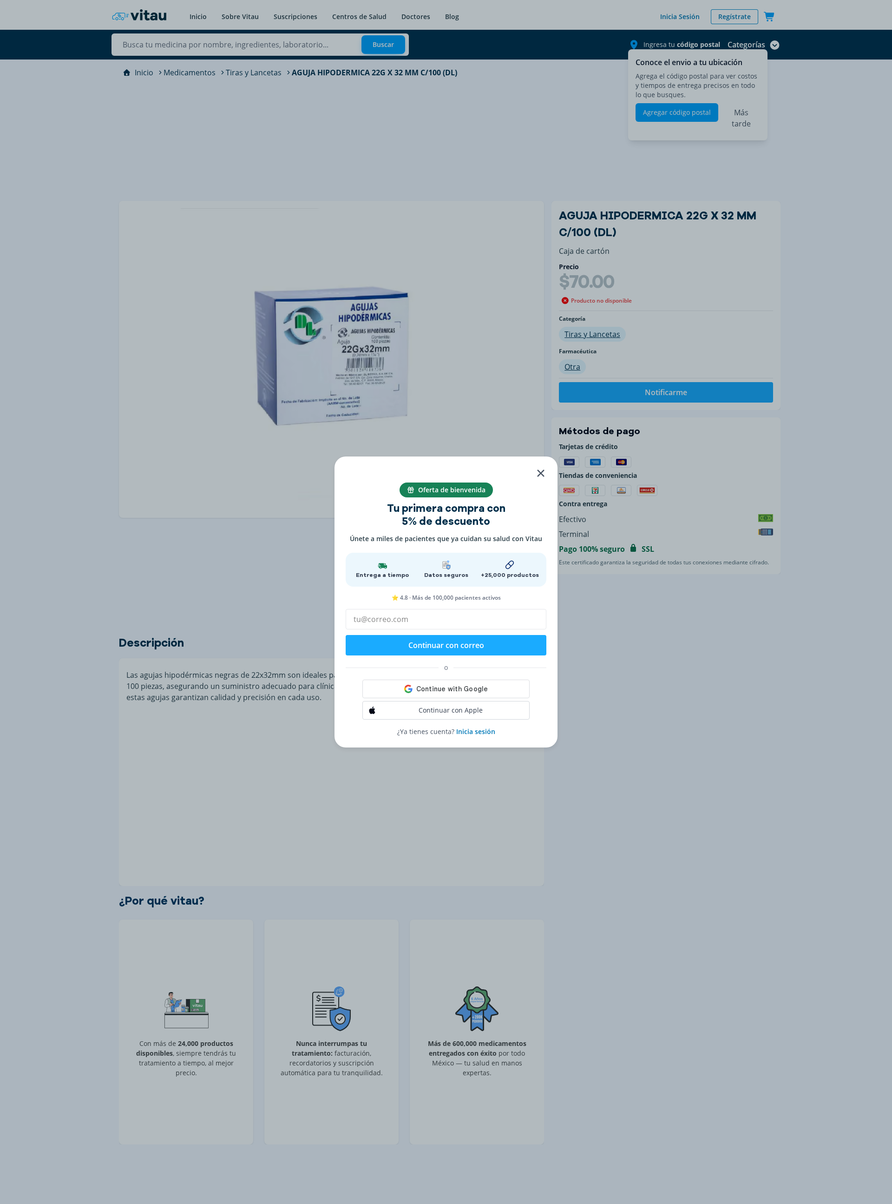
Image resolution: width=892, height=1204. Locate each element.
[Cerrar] (540, 473)
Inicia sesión (475, 731)
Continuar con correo (446, 645)
